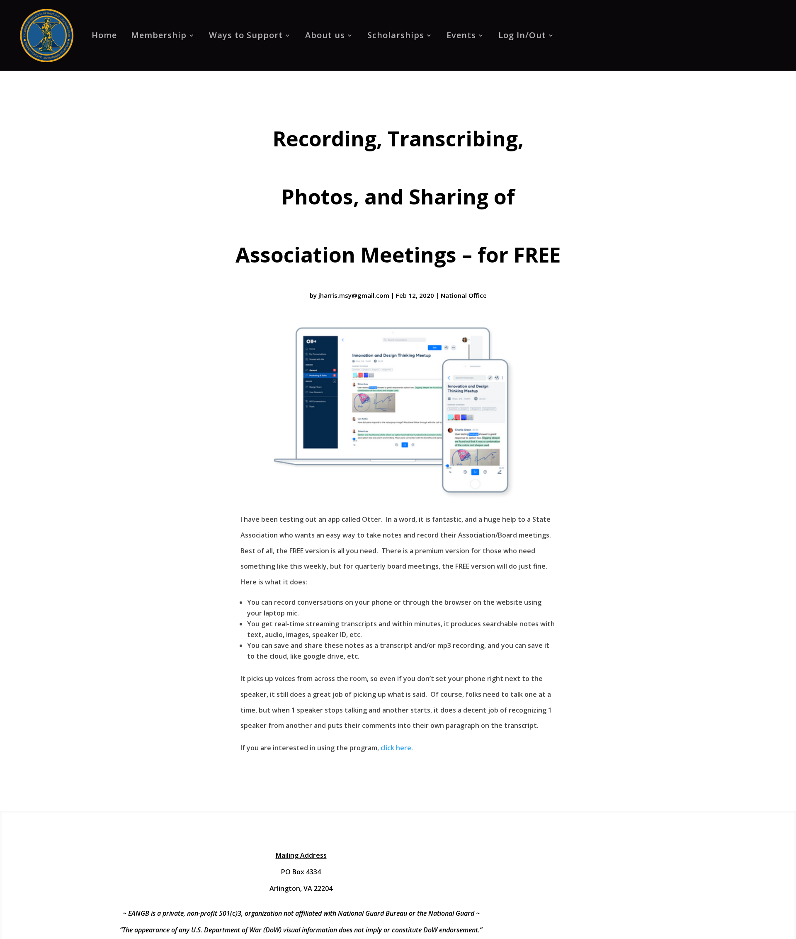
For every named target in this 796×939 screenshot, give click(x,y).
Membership (159, 35)
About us (325, 35)
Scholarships (395, 35)
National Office (464, 295)
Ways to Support (246, 35)
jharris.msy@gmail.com (353, 295)
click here (396, 747)
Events (461, 35)
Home (104, 35)
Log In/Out (522, 35)
